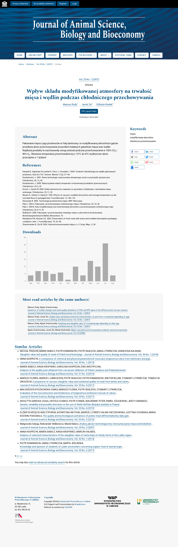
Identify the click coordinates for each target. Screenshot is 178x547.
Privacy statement (20, 3)
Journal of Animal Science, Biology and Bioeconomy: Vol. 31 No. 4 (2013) (57, 373)
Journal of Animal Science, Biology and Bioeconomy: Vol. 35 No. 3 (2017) (57, 396)
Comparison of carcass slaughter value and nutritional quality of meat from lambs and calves (81, 381)
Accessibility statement (44, 3)
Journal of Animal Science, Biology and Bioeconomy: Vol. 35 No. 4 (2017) (57, 385)
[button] (137, 152)
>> (21, 456)
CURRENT (52, 55)
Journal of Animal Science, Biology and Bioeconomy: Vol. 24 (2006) (56, 333)
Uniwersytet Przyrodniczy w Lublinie (75, 501)
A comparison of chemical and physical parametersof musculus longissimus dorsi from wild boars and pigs (94, 358)
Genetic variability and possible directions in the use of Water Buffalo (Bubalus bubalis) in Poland (69, 404)
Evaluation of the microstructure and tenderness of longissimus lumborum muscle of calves (68, 393)
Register (63, 3)
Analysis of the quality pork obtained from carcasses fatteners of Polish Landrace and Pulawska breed (72, 370)
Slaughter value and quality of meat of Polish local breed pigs (51, 354)
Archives (30, 64)
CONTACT (141, 55)
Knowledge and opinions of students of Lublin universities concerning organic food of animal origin (71, 446)
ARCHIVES (68, 55)
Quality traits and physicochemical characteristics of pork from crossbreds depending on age (89, 317)
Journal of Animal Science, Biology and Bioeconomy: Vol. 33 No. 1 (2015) (57, 362)
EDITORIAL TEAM (123, 55)
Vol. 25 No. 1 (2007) (44, 64)
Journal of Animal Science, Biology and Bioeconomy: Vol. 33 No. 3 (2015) (57, 419)
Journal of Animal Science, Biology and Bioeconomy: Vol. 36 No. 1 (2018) (121, 354)
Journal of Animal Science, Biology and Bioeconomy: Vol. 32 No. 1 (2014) (57, 438)
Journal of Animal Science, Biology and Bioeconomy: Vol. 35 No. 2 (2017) (57, 450)
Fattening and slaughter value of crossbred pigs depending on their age (88, 323)
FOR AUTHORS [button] (86, 55)
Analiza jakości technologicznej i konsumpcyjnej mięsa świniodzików (115, 423)
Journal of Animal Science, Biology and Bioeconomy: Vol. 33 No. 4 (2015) (57, 408)
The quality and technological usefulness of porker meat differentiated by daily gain (86, 415)
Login (74, 3)
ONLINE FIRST (35, 55)
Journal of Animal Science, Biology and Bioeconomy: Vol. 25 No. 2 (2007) (57, 427)
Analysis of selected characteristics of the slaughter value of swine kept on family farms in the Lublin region (75, 435)
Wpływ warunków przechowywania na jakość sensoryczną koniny (99, 330)
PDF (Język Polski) (89, 111)
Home (21, 64)
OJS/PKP (68, 507)
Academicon (80, 504)
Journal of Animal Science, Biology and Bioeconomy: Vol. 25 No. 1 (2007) (59, 313)
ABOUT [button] (104, 55)
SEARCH (156, 55)
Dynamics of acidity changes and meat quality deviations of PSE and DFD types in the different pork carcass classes (77, 310)
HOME (19, 55)
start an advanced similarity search (47, 462)
